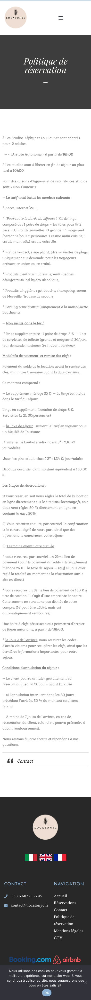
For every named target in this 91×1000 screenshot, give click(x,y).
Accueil (61, 896)
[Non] (85, 982)
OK (46, 993)
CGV (58, 938)
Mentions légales (68, 931)
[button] (61, 17)
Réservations (65, 903)
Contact (25, 761)
